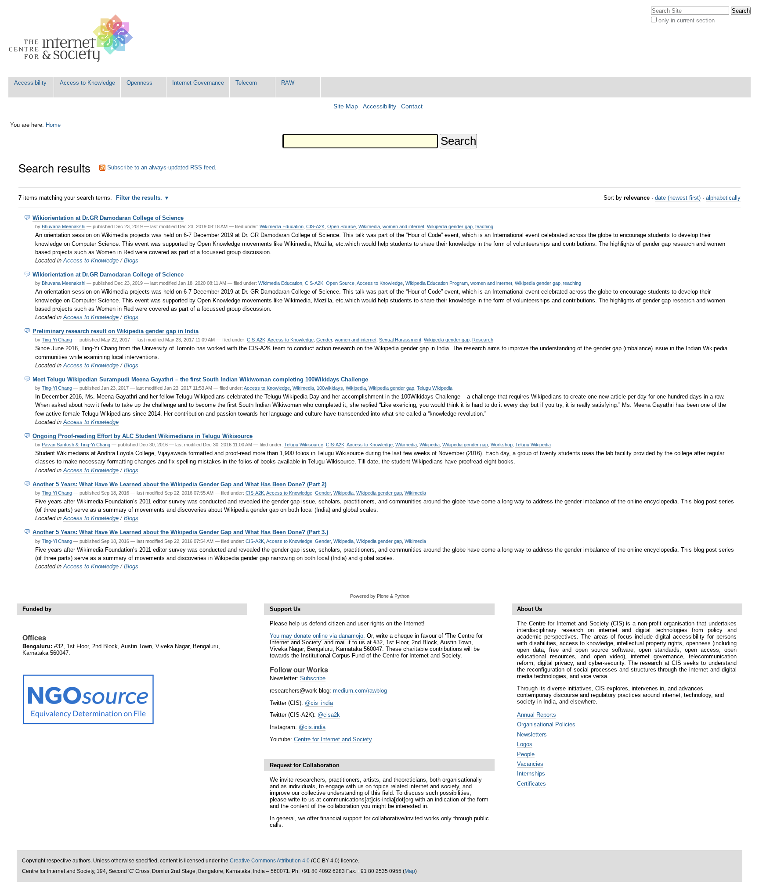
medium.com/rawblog (360, 690)
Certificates (531, 783)
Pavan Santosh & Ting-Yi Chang (76, 444)
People (526, 754)
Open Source (341, 226)
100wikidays (330, 388)
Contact (412, 106)
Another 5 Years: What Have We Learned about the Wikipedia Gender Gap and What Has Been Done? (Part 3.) (180, 532)
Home (53, 125)
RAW (287, 82)
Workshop (502, 444)
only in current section (686, 20)
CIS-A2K (315, 226)
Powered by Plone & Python (379, 596)
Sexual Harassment (400, 339)
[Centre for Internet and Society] (73, 38)
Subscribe (312, 678)
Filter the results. (140, 197)
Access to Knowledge (87, 82)
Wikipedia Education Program (436, 283)
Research (482, 339)
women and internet (403, 226)
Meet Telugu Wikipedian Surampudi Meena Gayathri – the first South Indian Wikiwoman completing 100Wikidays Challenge (200, 379)
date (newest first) (678, 197)
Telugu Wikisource (303, 444)
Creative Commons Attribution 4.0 (270, 861)
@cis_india (319, 703)
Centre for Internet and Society (333, 739)
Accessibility (30, 82)
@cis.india (312, 727)
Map (410, 871)
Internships (531, 773)
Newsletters (532, 734)
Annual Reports (536, 714)
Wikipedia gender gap (450, 226)
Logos (524, 744)
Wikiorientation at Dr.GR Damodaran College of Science (108, 218)
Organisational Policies (546, 724)
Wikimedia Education (282, 226)
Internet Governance (198, 82)
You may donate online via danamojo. (317, 635)
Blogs (131, 260)
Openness (139, 82)
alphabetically (723, 197)
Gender (324, 339)
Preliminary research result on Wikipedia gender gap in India (116, 331)
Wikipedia (356, 388)
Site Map (345, 106)
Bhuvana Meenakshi (63, 226)
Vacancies (530, 764)
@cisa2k (329, 714)
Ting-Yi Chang (57, 339)
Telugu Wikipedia (434, 388)
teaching (484, 226)
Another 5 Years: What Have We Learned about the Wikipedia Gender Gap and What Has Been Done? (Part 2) (179, 484)
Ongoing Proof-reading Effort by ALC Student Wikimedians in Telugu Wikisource (143, 436)
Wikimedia (369, 226)
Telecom (246, 82)
